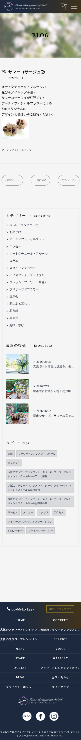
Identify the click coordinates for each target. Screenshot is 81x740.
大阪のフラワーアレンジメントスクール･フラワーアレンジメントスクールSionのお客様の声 (39, 501)
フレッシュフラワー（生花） (28, 282)
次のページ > (68, 180)
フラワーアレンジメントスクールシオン (30, 521)
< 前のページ (12, 180)
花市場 (13, 311)
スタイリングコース (22, 268)
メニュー (28, 512)
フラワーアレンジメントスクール (36, 454)
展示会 (13, 296)
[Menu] (74, 6)
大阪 (10, 454)
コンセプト (14, 463)
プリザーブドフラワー (24, 289)
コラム (13, 260)
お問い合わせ (15, 531)
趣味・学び (16, 325)
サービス (13, 512)
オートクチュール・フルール (28, 253)
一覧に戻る (40, 180)
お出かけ (15, 232)
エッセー (15, 246)
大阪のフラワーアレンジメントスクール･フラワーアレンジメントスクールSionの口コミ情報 (39, 474)
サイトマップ (60, 687)
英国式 (13, 318)
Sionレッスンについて (23, 225)
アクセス (59, 512)
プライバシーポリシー (40, 531)
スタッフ (43, 512)
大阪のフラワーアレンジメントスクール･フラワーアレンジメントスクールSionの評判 (39, 487)
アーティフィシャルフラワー (18, 150)
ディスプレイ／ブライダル (27, 275)
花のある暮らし (19, 303)
